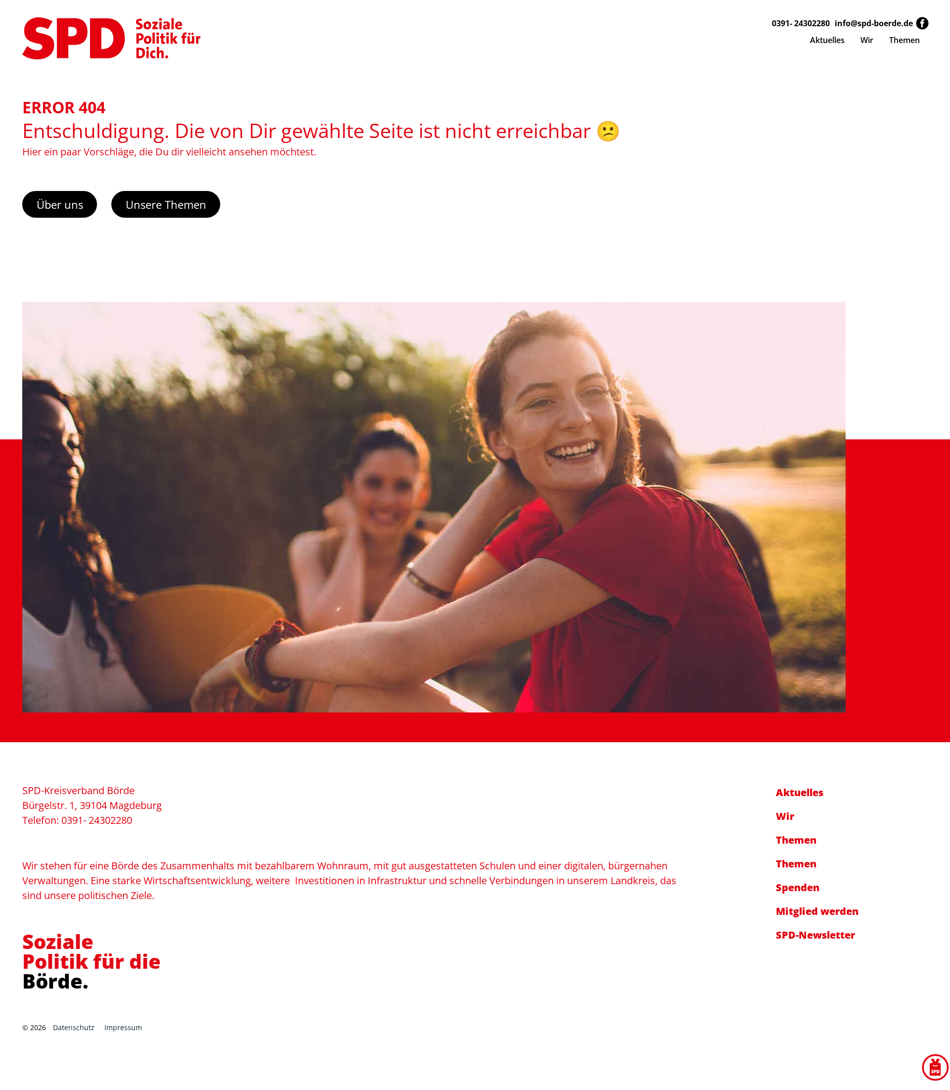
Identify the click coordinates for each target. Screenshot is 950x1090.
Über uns (60, 204)
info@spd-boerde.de (874, 23)
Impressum (123, 1027)
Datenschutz (74, 1027)
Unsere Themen (166, 204)
